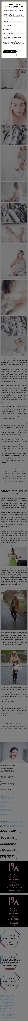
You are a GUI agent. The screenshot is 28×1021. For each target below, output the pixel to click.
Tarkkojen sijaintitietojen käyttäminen (10, 35)
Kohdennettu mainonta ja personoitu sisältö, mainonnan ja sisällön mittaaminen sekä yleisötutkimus (11, 28)
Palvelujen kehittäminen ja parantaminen (11, 31)
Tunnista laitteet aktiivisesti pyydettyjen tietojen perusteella (12, 38)
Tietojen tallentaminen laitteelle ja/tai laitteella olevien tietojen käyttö (12, 25)
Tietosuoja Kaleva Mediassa (9, 47)
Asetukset (10, 55)
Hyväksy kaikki (10, 51)
